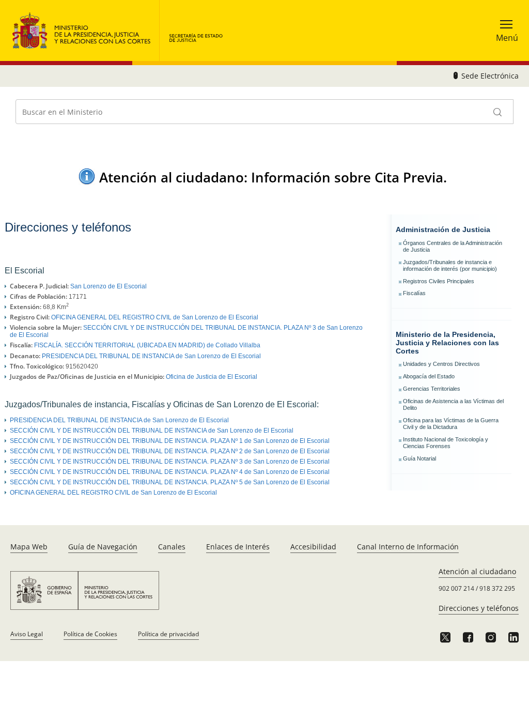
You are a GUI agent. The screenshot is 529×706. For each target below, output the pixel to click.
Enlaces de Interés (238, 546)
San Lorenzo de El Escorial (108, 286)
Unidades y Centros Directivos (441, 364)
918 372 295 (497, 588)
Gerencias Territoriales (431, 389)
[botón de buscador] (498, 111)
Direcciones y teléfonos (479, 608)
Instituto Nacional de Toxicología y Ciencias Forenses (445, 442)
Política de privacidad (168, 634)
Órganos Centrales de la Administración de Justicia (452, 246)
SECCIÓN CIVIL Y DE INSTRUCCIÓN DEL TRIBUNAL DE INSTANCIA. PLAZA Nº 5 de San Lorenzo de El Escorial (170, 482)
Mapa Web (29, 546)
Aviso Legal (26, 634)
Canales (171, 546)
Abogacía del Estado (429, 376)
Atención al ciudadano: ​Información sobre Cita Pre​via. (273, 177)
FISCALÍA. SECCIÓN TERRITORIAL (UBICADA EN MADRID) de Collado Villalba (147, 345)
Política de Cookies (90, 634)
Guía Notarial (419, 458)
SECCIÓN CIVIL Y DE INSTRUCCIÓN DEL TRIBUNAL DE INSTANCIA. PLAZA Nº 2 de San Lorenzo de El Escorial (170, 451)
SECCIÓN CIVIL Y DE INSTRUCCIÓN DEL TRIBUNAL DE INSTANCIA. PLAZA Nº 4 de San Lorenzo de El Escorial (170, 471)
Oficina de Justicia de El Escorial (211, 376)
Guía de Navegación (102, 546)
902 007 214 (456, 588)
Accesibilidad (313, 546)
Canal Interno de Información (408, 546)
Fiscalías (414, 293)
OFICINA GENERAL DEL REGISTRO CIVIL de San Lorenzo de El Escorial (154, 317)
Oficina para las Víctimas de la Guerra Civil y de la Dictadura (451, 423)
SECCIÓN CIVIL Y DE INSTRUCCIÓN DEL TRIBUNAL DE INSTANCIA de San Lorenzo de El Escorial (151, 430)
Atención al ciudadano (477, 571)
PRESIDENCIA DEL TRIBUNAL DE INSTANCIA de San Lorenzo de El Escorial (151, 356)
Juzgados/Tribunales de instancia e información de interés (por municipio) (450, 265)
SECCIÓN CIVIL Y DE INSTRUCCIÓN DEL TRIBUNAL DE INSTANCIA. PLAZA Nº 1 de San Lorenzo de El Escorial (170, 440)
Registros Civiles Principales (438, 281)
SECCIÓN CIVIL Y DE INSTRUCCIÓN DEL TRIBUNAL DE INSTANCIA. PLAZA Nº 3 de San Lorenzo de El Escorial (170, 461)
